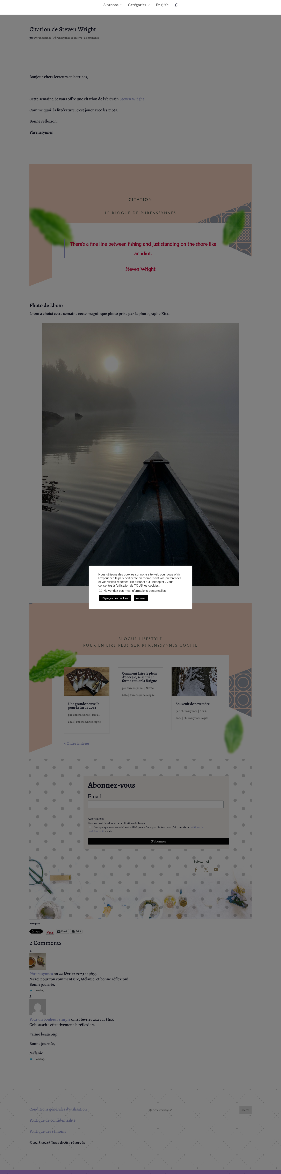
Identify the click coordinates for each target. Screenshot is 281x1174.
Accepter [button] (140, 598)
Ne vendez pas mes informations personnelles (134, 590)
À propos (110, 5)
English (162, 5)
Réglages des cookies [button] (115, 598)
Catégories (137, 5)
